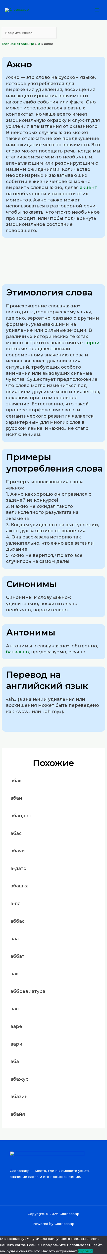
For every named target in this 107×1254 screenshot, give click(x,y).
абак (16, 780)
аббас (17, 921)
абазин (19, 1096)
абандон (21, 816)
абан (16, 798)
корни (92, 342)
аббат (17, 956)
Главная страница (18, 44)
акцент (88, 187)
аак (14, 973)
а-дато (18, 868)
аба (14, 1061)
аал (14, 1009)
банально (17, 652)
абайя (17, 1114)
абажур (19, 1079)
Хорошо (85, 1251)
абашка (19, 886)
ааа (14, 938)
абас (16, 833)
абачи (17, 851)
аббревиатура (27, 991)
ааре (16, 1026)
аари (16, 1044)
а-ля (15, 903)
